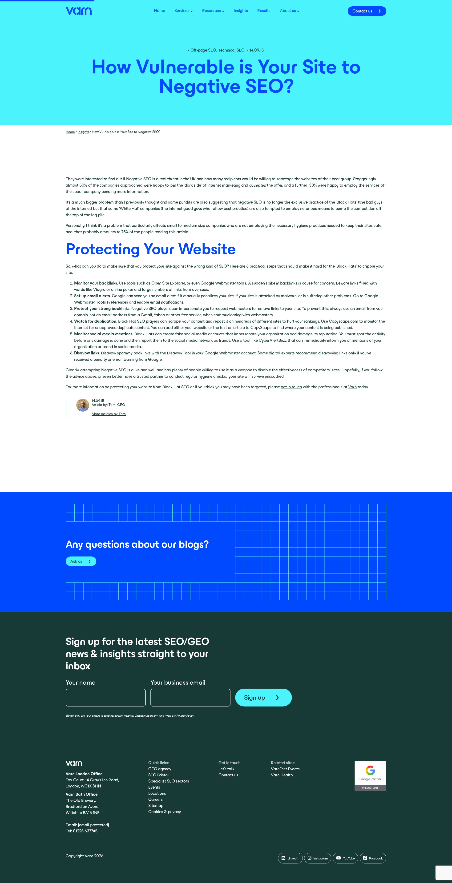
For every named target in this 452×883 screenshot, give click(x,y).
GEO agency (159, 769)
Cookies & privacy (164, 811)
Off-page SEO (203, 50)
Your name (81, 682)
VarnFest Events (285, 769)
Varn (352, 387)
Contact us (228, 775)
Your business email (178, 682)
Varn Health (282, 775)
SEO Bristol (158, 775)
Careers (155, 799)
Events (154, 787)
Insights (83, 132)
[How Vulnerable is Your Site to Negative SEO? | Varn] (79, 10)
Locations (157, 793)
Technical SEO (231, 50)
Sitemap (155, 805)
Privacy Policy (185, 715)
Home (70, 132)
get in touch (291, 387)
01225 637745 (85, 831)
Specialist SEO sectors (168, 781)
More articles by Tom (109, 414)
